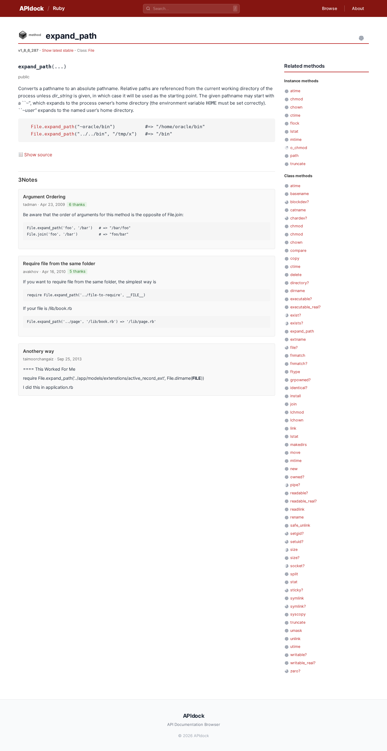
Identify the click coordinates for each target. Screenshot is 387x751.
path (294, 155)
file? (294, 347)
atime (295, 91)
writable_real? (302, 663)
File (91, 50)
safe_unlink (300, 525)
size (294, 549)
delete (295, 274)
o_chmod (298, 147)
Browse (329, 8)
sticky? (296, 590)
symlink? (298, 606)
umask (296, 630)
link (293, 428)
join (293, 404)
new (294, 469)
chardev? (298, 218)
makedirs (298, 444)
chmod (296, 99)
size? (294, 557)
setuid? (296, 541)
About (358, 8)
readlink (297, 509)
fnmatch (297, 355)
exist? (295, 315)
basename (299, 193)
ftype (295, 371)
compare (298, 250)
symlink (297, 598)
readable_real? (303, 501)
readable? (299, 493)
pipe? (295, 485)
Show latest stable (58, 50)
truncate (297, 163)
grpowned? (300, 380)
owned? (297, 477)
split (294, 574)
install (295, 396)
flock (294, 123)
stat (294, 582)
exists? (296, 323)
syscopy (298, 614)
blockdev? (299, 202)
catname (298, 210)
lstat (294, 131)
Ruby (59, 8)
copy (294, 258)
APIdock (31, 8)
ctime (295, 115)
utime (295, 646)
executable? (301, 299)
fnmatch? (298, 363)
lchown (296, 420)
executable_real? (305, 307)
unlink (295, 638)
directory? (299, 283)
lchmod (297, 412)
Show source (38, 155)
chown (296, 107)
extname (298, 339)
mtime (295, 139)
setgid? (297, 533)
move (295, 452)
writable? (298, 654)
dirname (297, 290)
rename (297, 517)
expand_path (59, 126)
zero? (295, 671)
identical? (298, 387)
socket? (297, 566)
